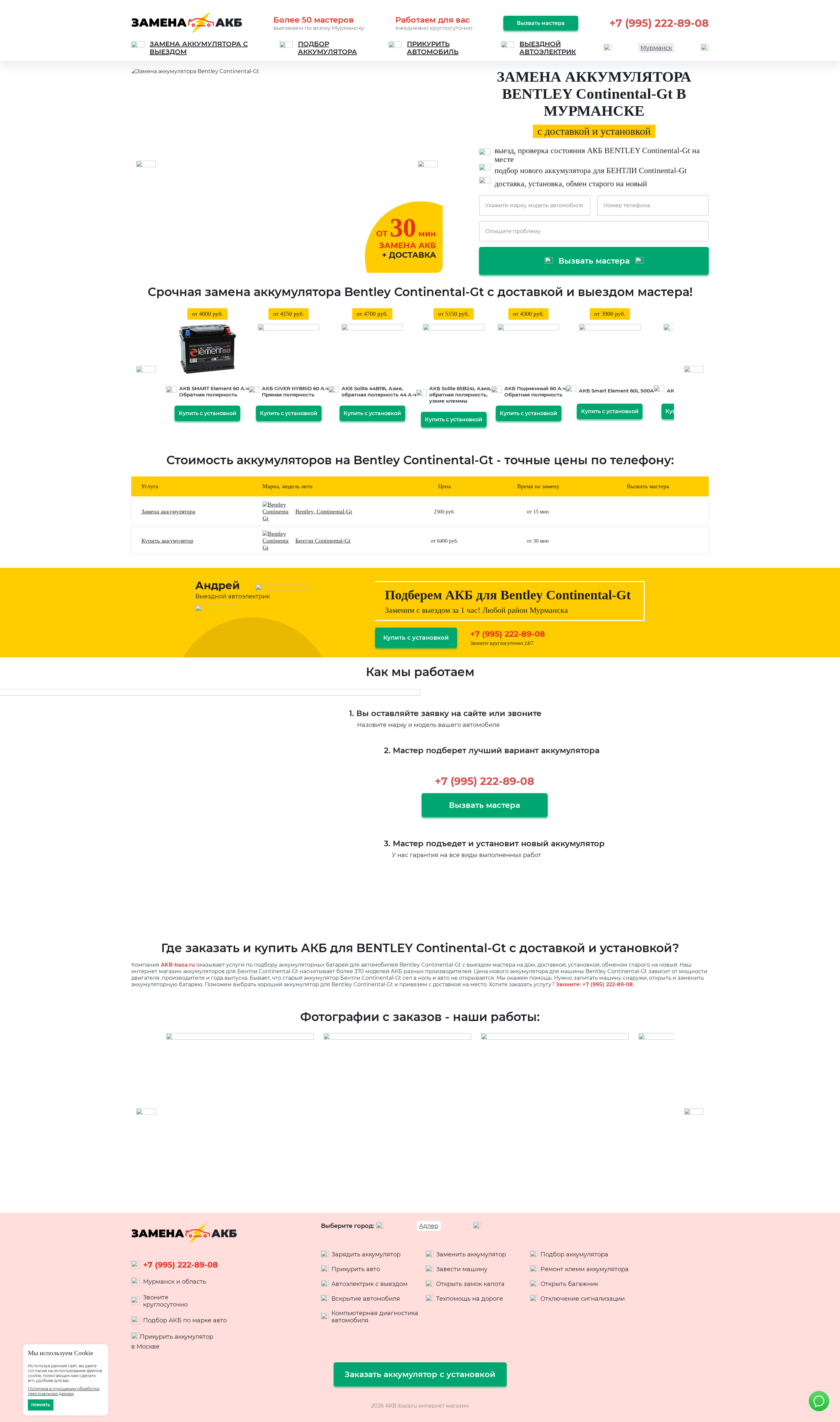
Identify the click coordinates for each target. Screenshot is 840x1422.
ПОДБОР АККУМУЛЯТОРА (327, 48)
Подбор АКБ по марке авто (185, 1320)
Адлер (428, 1226)
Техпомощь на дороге (469, 1298)
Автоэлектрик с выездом (369, 1284)
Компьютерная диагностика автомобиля (374, 1317)
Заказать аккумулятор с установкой (420, 1374)
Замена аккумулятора (168, 511)
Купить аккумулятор (167, 540)
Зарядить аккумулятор (366, 1254)
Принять (40, 1405)
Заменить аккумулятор (471, 1254)
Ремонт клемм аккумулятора (584, 1269)
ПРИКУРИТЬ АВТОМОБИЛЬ (432, 48)
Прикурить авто (355, 1269)
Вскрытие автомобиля (365, 1298)
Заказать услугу (648, 512)
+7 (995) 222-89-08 (659, 23)
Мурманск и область (174, 1281)
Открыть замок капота (470, 1284)
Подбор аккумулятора (574, 1254)
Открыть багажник (569, 1284)
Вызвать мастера (541, 23)
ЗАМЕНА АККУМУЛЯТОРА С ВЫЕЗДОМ (199, 48)
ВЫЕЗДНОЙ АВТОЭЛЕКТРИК (547, 48)
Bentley (304, 511)
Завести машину (461, 1269)
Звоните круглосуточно (165, 1301)
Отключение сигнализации (582, 1298)
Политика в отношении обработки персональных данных (63, 1391)
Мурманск (656, 47)
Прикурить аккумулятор (176, 1336)
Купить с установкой (207, 413)
